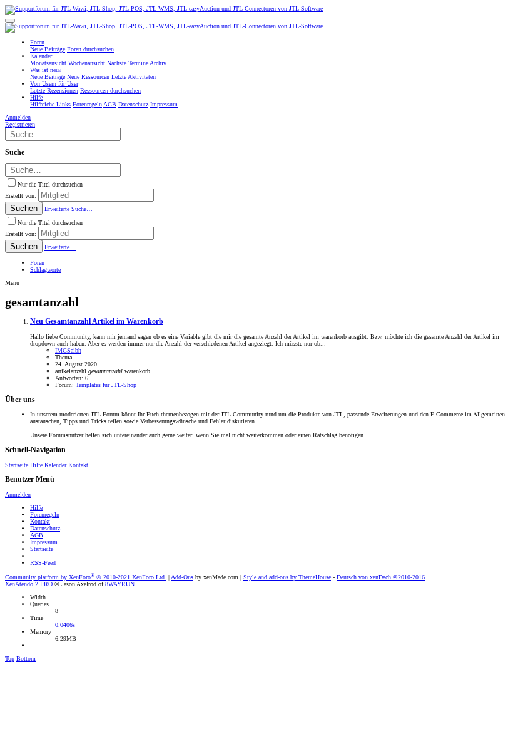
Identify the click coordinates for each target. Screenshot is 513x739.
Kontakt (78, 465)
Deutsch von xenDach (381, 577)
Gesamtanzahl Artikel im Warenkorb (96, 322)
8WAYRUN (120, 584)
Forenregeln (44, 514)
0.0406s (65, 624)
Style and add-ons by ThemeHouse (287, 577)
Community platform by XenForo (85, 577)
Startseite (16, 465)
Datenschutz (45, 528)
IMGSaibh (68, 350)
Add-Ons (182, 577)
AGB (36, 535)
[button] (10, 21)
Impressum (44, 542)
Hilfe (36, 465)
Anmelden (18, 494)
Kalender (55, 465)
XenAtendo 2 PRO (29, 584)
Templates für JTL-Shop (106, 384)
